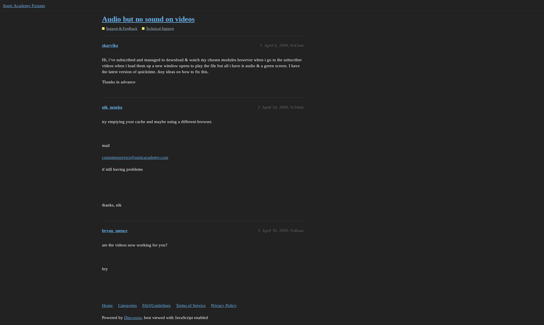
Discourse (133, 317)
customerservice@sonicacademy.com (135, 157)
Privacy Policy (224, 305)
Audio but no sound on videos (148, 19)
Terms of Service (191, 305)
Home (107, 305)
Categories (127, 305)
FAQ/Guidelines (156, 305)
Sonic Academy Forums (24, 5)
